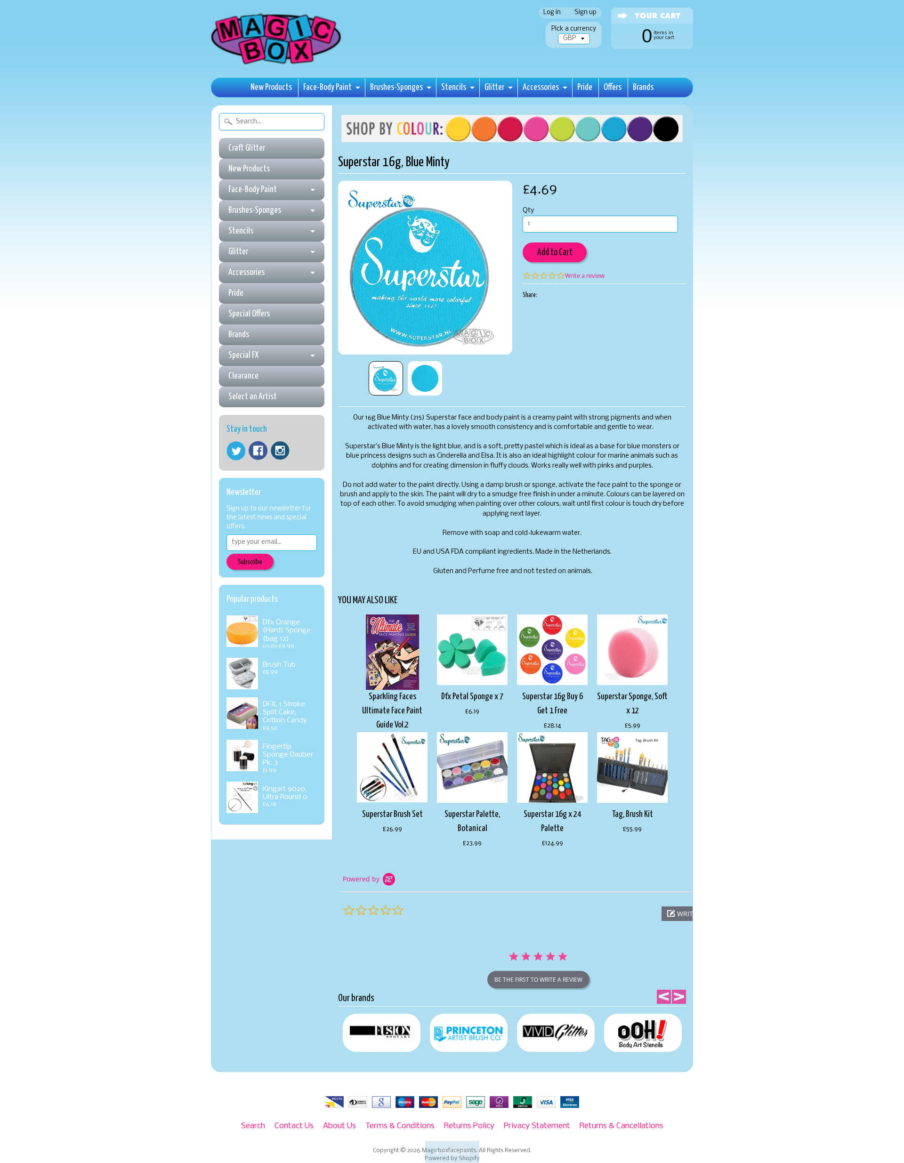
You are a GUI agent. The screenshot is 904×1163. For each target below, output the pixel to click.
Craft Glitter (246, 148)
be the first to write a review (538, 980)
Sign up (585, 13)
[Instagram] (280, 450)
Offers (613, 87)
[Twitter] (235, 450)
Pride (584, 87)
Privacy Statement (537, 1126)
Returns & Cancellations (621, 1126)
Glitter (494, 87)
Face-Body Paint (327, 87)
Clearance (243, 376)
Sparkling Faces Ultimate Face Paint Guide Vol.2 (392, 710)
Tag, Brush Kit (632, 814)
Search (253, 1126)
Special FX (243, 355)
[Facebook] (258, 450)
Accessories (541, 87)
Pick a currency (573, 28)
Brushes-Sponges (396, 87)
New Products (271, 87)
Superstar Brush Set (392, 814)
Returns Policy (469, 1126)
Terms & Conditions (400, 1126)
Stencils (453, 87)
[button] (452, 1152)
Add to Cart (555, 252)
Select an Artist (252, 396)
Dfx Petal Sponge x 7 (472, 696)
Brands (643, 87)
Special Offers (249, 313)
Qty (528, 210)
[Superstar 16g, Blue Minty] (386, 378)
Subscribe (250, 561)
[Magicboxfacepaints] (277, 64)
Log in (552, 13)
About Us (339, 1126)
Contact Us (294, 1126)
